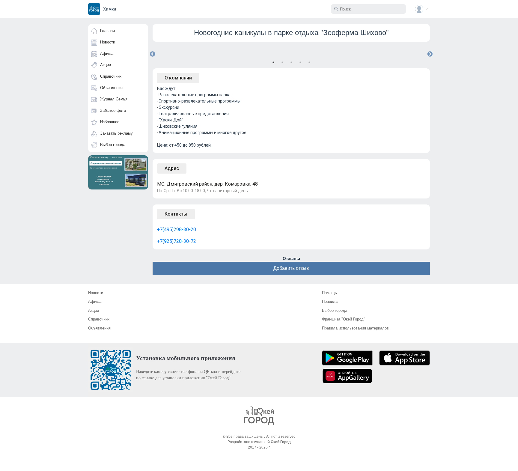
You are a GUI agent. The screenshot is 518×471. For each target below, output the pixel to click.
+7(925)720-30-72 (176, 241)
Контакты (176, 214)
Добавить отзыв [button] (291, 268)
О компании (178, 78)
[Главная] (259, 415)
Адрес (172, 168)
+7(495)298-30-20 (176, 229)
